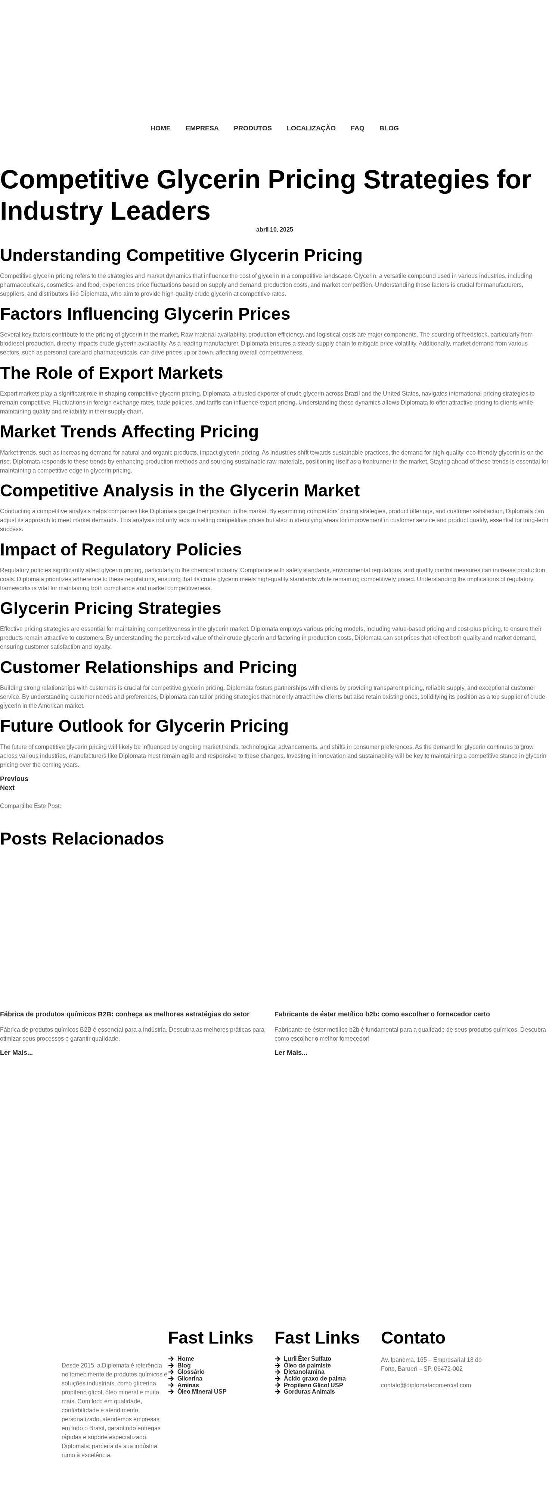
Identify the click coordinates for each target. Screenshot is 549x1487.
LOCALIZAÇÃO (311, 128)
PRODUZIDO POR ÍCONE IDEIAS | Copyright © (136, 1477)
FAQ (358, 128)
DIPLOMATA (247, 1477)
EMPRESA (202, 128)
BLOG (389, 128)
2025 (218, 1477)
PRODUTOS (253, 128)
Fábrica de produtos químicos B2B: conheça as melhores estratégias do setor (124, 1014)
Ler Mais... (16, 1052)
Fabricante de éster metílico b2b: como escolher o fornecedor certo (382, 1014)
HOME (161, 128)
